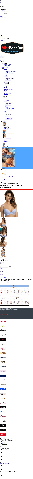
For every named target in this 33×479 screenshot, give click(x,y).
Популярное (4, 121)
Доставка (3, 10)
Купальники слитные (7, 127)
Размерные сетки (4, 171)
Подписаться (10, 440)
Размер (1, 264)
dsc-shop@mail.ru (7, 463)
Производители (4, 444)
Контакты (3, 11)
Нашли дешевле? (2, 262)
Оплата (1, 268)
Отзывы (3, 180)
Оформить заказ (2, 60)
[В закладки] (0, 257)
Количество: (2, 265)
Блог (2, 169)
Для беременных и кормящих (8, 139)
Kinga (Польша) (9, 258)
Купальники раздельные (7, 126)
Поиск (3, 182)
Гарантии (1, 274)
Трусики (5, 140)
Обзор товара (4, 277)
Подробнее (3, 168)
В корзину (2, 267)
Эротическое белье (6, 141)
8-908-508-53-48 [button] (2, 463)
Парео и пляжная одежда (7, 128)
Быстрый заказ (6, 267)
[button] (1, 16)
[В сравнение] (1, 257)
